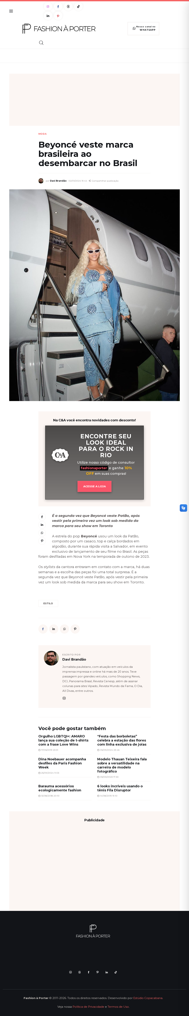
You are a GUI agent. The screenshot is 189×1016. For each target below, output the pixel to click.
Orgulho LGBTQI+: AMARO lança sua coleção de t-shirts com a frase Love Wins (63, 740)
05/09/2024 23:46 (109, 750)
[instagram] (64, 698)
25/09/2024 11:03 (50, 772)
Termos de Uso (118, 1006)
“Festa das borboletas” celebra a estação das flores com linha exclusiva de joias (121, 740)
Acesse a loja (94, 486)
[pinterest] (98, 972)
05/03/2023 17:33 (109, 776)
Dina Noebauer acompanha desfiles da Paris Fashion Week (62, 763)
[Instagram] (48, 6)
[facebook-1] (88, 972)
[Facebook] (58, 6)
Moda (42, 134)
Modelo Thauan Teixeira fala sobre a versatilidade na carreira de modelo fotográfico (122, 765)
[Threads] (68, 6)
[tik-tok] (116, 972)
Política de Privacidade (88, 1006)
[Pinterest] (58, 15)
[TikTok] (78, 6)
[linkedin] (107, 972)
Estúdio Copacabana (147, 998)
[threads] (79, 972)
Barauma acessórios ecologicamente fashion (59, 788)
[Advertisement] (94, 100)
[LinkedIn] (48, 15)
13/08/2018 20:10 (50, 795)
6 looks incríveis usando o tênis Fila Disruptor (120, 788)
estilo (48, 603)
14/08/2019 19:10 (108, 795)
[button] (103, 181)
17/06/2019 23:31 (49, 750)
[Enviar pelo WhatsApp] (42, 533)
